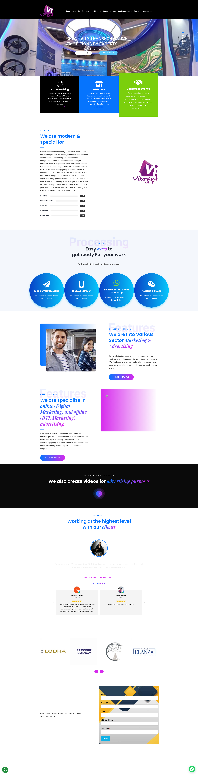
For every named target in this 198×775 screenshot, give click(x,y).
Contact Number (107, 703)
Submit (105, 739)
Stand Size (105, 729)
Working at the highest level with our (99, 524)
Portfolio (137, 11)
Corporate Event (109, 11)
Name (103, 694)
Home (68, 11)
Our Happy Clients (125, 11)
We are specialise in (63, 412)
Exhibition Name (107, 720)
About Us (76, 11)
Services (85, 11)
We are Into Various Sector (131, 340)
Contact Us (147, 11)
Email (103, 711)
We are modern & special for (60, 139)
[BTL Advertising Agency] (46, 11)
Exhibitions (97, 11)
